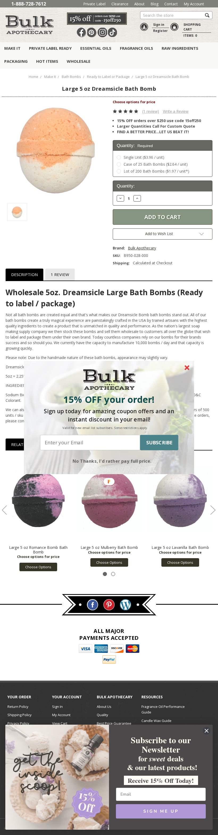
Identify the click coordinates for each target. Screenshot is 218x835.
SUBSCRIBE (159, 442)
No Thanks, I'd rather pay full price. (112, 461)
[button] (109, 399)
